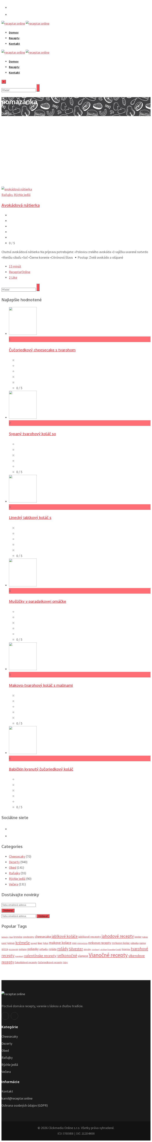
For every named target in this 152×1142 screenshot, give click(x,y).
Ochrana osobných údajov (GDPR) (24, 1105)
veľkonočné (67, 955)
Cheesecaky (17, 856)
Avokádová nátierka (20, 205)
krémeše (22, 942)
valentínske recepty (40, 955)
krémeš (11, 943)
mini (74, 943)
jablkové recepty (89, 937)
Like (13, 277)
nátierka (134, 943)
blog (11, 937)
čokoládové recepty (26, 962)
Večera (13, 884)
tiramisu (126, 949)
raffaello (43, 949)
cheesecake (43, 936)
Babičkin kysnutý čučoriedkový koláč (41, 769)
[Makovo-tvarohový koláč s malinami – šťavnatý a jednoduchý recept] (23, 669)
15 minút (15, 266)
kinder (138, 936)
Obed (12, 867)
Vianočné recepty (108, 955)
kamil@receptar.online (16, 1098)
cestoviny (28, 936)
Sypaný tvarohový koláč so (32, 433)
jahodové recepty (118, 936)
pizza (4, 949)
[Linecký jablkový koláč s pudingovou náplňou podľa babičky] (23, 501)
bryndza (18, 936)
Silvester (76, 948)
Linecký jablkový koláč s (30, 517)
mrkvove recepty (99, 943)
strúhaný (96, 949)
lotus (45, 943)
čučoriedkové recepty (50, 962)
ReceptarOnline (19, 272)
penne (142, 943)
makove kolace (60, 942)
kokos (145, 936)
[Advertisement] (76, 144)
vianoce (83, 956)
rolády (62, 948)
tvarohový (19, 956)
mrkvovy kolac (121, 943)
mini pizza (82, 943)
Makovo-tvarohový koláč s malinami (41, 685)
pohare (23, 949)
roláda (53, 949)
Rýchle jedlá (22, 195)
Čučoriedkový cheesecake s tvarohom (42, 349)
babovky (5, 937)
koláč (4, 943)
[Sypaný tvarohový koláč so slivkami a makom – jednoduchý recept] (23, 417)
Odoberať (8, 910)
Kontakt (14, 43)
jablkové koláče (65, 936)
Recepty (14, 38)
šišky (65, 962)
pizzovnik (13, 949)
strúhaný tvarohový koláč (110, 949)
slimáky (87, 949)
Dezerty (14, 862)
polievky (33, 949)
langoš (34, 943)
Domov (14, 32)
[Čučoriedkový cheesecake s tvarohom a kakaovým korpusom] (23, 333)
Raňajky (6, 195)
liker (40, 943)
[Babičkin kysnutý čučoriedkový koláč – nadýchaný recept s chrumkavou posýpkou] (23, 753)
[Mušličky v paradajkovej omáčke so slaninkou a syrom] (23, 585)
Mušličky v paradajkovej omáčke (37, 601)
